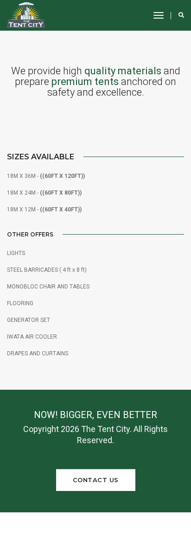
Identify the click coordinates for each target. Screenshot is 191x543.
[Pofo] (26, 15)
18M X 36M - (46, 176)
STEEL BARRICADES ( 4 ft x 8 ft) (47, 270)
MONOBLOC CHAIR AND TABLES (48, 286)
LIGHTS (16, 253)
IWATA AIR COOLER (32, 337)
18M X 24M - (44, 193)
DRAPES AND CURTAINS (37, 353)
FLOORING (20, 303)
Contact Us (96, 480)
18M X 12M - (44, 209)
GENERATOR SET (28, 320)
